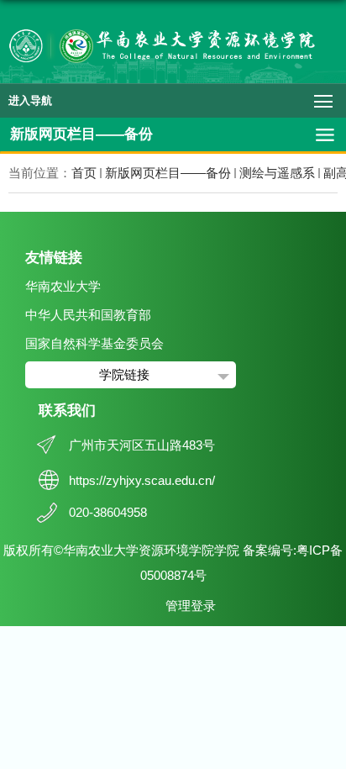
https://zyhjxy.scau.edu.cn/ (142, 480)
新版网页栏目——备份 (168, 173)
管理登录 (190, 605)
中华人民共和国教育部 (88, 315)
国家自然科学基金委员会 (94, 343)
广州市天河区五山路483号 (142, 445)
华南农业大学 (63, 286)
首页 (84, 173)
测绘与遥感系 (277, 173)
